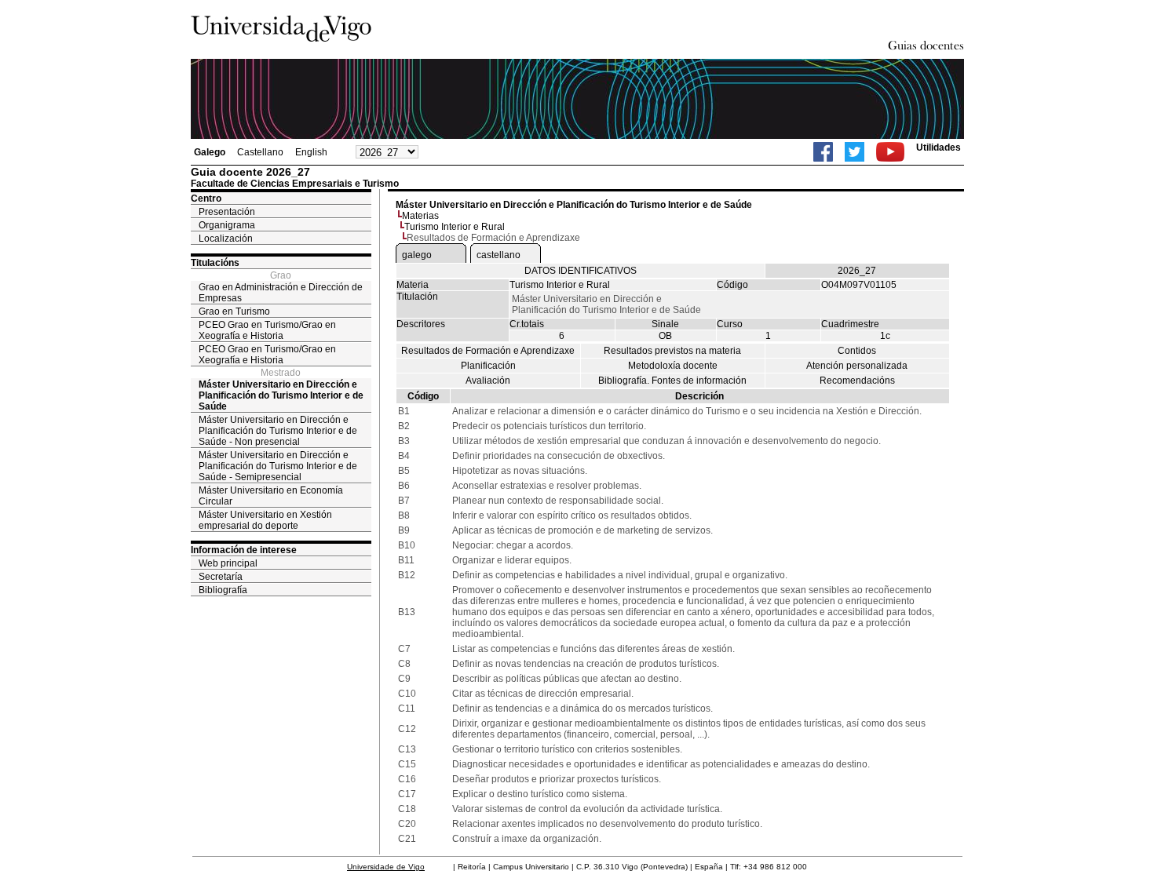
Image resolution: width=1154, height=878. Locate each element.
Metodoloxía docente (673, 365)
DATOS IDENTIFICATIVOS (580, 270)
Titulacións (215, 262)
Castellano (260, 152)
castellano (498, 255)
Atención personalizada (856, 365)
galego (417, 255)
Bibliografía (223, 590)
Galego (209, 152)
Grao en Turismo (234, 311)
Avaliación (488, 380)
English (311, 152)
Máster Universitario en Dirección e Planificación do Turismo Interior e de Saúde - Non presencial (278, 430)
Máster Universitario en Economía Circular (271, 496)
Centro (206, 198)
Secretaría (221, 576)
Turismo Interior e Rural (454, 226)
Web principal (228, 563)
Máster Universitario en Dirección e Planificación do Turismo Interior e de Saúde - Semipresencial (278, 466)
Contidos (857, 350)
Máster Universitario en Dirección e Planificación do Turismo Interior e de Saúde (281, 395)
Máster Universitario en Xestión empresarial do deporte (265, 520)
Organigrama (227, 225)
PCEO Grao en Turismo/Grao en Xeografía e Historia (267, 330)
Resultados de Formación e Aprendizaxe (488, 350)
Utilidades (938, 147)
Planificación (488, 365)
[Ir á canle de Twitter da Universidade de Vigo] (854, 152)
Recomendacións (857, 380)
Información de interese (244, 550)
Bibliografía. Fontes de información (672, 380)
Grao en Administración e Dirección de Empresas (281, 293)
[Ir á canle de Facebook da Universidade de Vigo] (823, 152)
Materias (420, 215)
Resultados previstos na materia (672, 350)
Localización (226, 238)
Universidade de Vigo (386, 866)
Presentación (227, 211)
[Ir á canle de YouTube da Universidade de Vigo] (890, 152)
